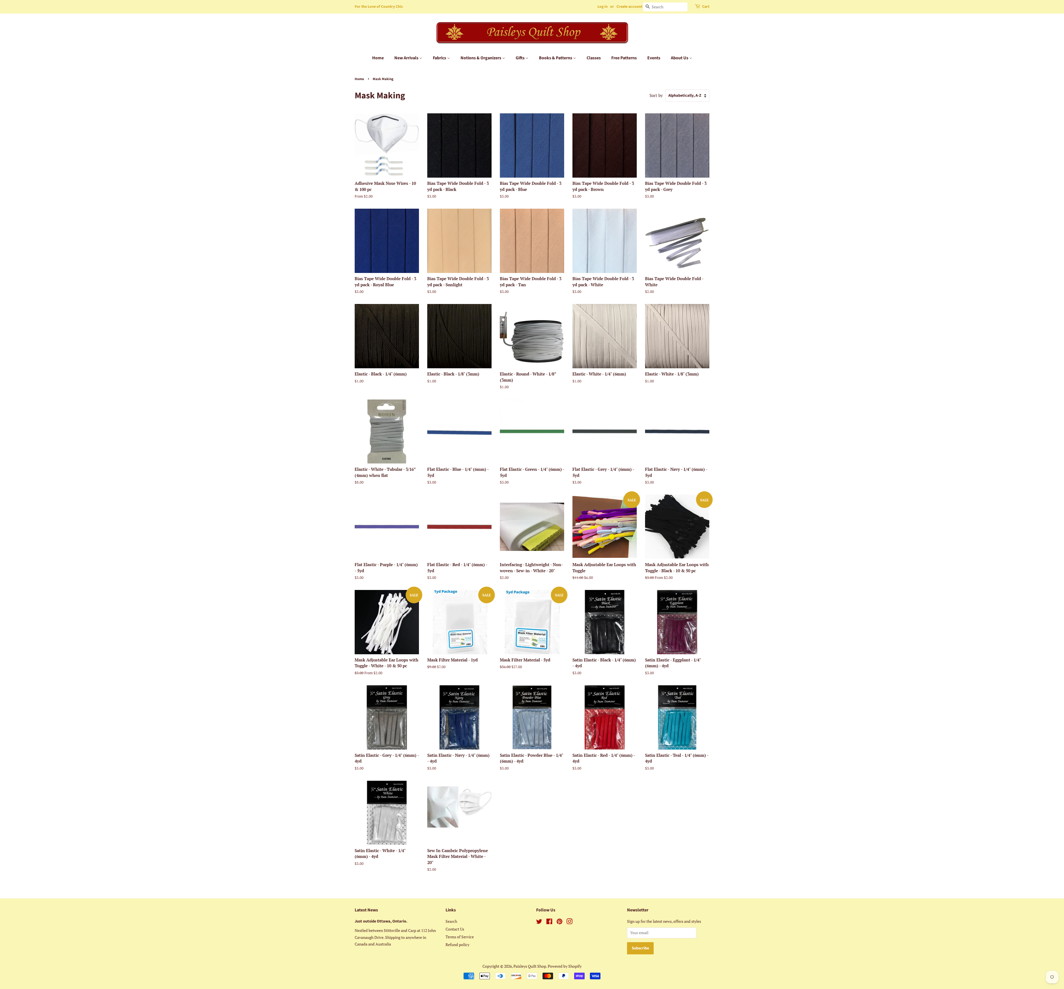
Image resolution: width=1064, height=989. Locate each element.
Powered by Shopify (565, 966)
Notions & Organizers (481, 58)
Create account (629, 6)
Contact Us (455, 929)
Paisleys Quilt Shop (529, 966)
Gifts (520, 58)
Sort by (656, 95)
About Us (680, 58)
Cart (705, 6)
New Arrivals (406, 58)
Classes (594, 58)
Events (653, 58)
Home (378, 58)
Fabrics (440, 58)
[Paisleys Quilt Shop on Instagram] (569, 922)
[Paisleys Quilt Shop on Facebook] (549, 922)
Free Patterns (624, 58)
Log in (602, 6)
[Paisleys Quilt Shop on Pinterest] (559, 922)
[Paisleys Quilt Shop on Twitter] (539, 922)
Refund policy (457, 944)
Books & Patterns (556, 58)
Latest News (366, 910)
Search (451, 921)
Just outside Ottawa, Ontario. (381, 921)
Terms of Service (460, 936)
